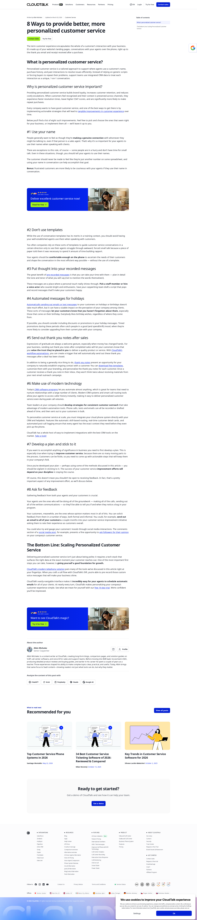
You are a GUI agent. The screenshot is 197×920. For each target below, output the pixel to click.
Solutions (69, 4)
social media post (47, 532)
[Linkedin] (44, 884)
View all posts (162, 710)
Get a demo (98, 803)
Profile (124, 649)
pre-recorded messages (58, 274)
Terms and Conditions (99, 884)
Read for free (38, 204)
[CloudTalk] (37, 4)
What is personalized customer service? (149, 22)
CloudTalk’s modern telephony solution (46, 569)
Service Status (121, 884)
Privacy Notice (78, 884)
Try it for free (38, 624)
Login (139, 4)
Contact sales (163, 4)
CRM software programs (46, 389)
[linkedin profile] (113, 649)
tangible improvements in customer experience (101, 111)
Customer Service (70, 17)
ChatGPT (35, 682)
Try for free (149, 4)
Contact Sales (33, 39)
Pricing (110, 4)
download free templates (111, 365)
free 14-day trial (102, 587)
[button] (132, 4)
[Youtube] (47, 884)
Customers (80, 4)
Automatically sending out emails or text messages (52, 304)
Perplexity (61, 682)
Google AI (89, 682)
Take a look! (41, 435)
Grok (48, 682)
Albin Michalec (37, 17)
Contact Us (61, 884)
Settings (137, 913)
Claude (75, 682)
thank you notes (82, 362)
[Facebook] (36, 884)
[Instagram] (40, 884)
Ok (174, 913)
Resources (91, 4)
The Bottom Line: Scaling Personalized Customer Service (151, 28)
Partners (101, 4)
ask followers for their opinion (114, 532)
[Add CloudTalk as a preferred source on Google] (193, 48)
